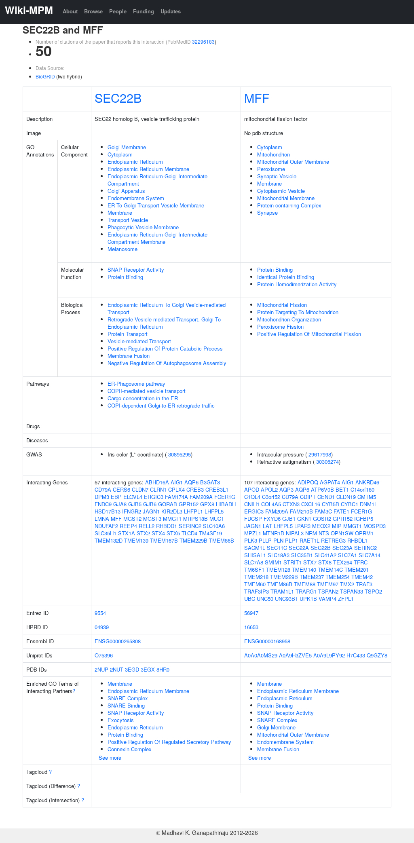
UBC (249, 598)
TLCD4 (189, 533)
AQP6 (191, 482)
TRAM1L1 (282, 591)
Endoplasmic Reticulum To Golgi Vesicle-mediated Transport (167, 308)
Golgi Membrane (127, 147)
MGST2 (132, 518)
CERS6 (121, 489)
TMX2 (347, 584)
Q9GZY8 (377, 655)
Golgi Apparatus (126, 190)
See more (110, 757)
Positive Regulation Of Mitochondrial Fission (309, 334)
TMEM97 (327, 584)
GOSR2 (322, 518)
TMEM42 (362, 577)
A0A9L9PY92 (329, 655)
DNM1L (368, 504)
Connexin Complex (130, 749)
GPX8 (207, 504)
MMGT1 (172, 518)
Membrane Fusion (129, 355)
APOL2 (269, 489)
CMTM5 (366, 497)
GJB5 (135, 504)
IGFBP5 (363, 518)
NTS (324, 533)
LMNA (102, 518)
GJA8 (120, 504)
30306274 (327, 461)
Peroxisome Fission (280, 326)
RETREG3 (333, 540)
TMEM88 (304, 584)
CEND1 (326, 497)
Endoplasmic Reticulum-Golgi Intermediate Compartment (157, 179)
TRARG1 (306, 591)
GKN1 (304, 518)
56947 (251, 613)
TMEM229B (193, 540)
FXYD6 (272, 518)
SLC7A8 (253, 562)
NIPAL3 (295, 533)
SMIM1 (273, 562)
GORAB (167, 504)
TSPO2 (373, 591)
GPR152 (189, 504)
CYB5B (330, 504)
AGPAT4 (330, 482)
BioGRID (45, 76)
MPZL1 (252, 533)
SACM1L (254, 547)
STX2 (143, 533)
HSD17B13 (107, 511)
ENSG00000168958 (267, 641)
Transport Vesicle (128, 220)
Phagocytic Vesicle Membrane (143, 227)
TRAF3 (364, 584)
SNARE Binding (126, 705)
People (118, 11)
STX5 (173, 533)
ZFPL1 (346, 598)
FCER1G (224, 497)
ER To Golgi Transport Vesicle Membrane (156, 205)
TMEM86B (221, 540)
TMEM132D (109, 540)
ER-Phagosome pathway (136, 383)
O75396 (104, 655)
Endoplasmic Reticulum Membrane (148, 169)
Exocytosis (121, 720)
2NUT (116, 669)
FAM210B (301, 511)
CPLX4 (176, 489)
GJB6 (149, 504)
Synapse (267, 212)
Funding (143, 11)
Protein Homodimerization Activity (297, 284)
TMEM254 (337, 577)
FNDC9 (103, 504)
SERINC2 (190, 526)
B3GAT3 (210, 482)
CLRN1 (158, 489)
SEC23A (342, 547)
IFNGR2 (131, 511)
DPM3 (102, 497)
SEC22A (299, 547)
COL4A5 (271, 504)
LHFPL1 (193, 511)
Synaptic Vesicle (276, 176)
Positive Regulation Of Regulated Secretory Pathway (169, 742)
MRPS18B (195, 518)
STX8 (325, 562)
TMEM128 (278, 569)
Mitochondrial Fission (282, 304)
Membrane (120, 212)
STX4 (158, 533)
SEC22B (118, 97)
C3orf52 (271, 497)
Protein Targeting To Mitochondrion (297, 312)
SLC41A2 (325, 555)
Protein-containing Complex (289, 205)
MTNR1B (273, 533)
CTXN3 (291, 504)
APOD (251, 489)
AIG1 (177, 482)
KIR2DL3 (171, 511)
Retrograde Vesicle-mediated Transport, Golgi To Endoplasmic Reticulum (164, 322)
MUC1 (216, 518)
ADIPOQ (308, 482)
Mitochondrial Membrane (286, 198)
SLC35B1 (302, 555)
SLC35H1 (105, 533)
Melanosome (122, 249)
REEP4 (128, 526)
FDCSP (253, 518)
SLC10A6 (214, 526)
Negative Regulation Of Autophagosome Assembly (167, 363)
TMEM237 (312, 577)
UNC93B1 (286, 598)
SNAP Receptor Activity (136, 269)
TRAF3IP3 (256, 591)
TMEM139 (136, 540)
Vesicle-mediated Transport (139, 341)
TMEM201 (356, 569)
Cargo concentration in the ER (143, 398)
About (70, 11)
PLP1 (291, 540)
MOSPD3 (374, 526)
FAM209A (201, 497)
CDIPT (308, 497)
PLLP (265, 540)
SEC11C (277, 547)
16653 (251, 627)
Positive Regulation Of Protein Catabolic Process (165, 348)
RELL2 (146, 526)
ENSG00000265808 (118, 641)
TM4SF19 (210, 533)
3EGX (148, 669)
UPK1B (308, 598)
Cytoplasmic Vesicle (281, 190)
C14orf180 (362, 489)
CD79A (103, 489)
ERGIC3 (153, 497)
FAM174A (176, 497)
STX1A (126, 533)
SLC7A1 (347, 555)
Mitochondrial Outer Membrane (293, 161)
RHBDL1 (357, 540)
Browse (93, 11)
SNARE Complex (128, 698)
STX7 (310, 562)
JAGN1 (151, 511)
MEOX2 (321, 526)
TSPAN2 (328, 591)
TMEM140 (304, 569)
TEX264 (342, 562)
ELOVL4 (132, 497)
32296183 (203, 41)
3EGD (132, 669)
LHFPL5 (214, 511)
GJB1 (289, 518)
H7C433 (355, 655)
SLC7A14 (369, 555)
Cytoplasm (120, 154)
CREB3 (195, 489)
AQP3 (286, 489)
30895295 (179, 454)
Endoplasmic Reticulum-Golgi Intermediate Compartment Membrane (157, 237)
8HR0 (162, 669)
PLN (278, 540)
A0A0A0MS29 (260, 655)
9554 (100, 613)
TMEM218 (256, 577)
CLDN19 (346, 497)
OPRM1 (364, 533)
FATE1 (341, 511)
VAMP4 (327, 598)
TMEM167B (164, 540)
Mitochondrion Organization (289, 319)
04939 (102, 627)
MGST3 (152, 518)
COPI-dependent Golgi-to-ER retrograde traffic (161, 405)
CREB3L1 (216, 489)
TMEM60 (255, 584)
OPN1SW (342, 533)
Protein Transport (128, 334)
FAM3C (323, 511)
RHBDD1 (166, 526)
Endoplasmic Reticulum (135, 161)
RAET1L (309, 540)
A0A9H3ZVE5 (295, 655)
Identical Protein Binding (285, 277)
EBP (116, 497)
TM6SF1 (254, 569)
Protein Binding (125, 277)
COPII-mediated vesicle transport (147, 391)
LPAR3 (302, 526)
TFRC (361, 562)
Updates (171, 11)
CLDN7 (140, 489)
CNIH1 (252, 504)
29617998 (319, 454)
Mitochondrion (273, 154)
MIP (337, 526)
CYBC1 (349, 504)
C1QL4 (252, 497)
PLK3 (250, 540)
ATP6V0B (322, 489)
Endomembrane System (136, 198)
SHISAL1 (255, 555)
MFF (257, 97)
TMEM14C (330, 569)
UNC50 (265, 598)
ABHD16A (157, 482)
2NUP (101, 669)
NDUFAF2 (106, 526)
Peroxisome (271, 169)
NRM (311, 533)
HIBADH (226, 504)
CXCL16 (310, 504)
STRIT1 (292, 562)
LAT (267, 526)
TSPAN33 (351, 591)
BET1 (342, 489)
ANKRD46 (367, 482)
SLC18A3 (278, 555)
